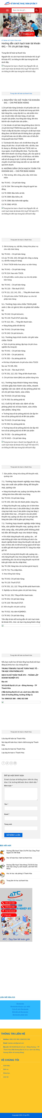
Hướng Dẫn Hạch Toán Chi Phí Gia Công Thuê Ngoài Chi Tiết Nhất (23, 852)
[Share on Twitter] (7, 763)
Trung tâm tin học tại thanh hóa (17, 880)
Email (6, 814)
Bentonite (20, 1004)
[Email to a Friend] (11, 763)
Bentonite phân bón (20, 1015)
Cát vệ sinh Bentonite (20, 1009)
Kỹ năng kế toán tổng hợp (11, 40)
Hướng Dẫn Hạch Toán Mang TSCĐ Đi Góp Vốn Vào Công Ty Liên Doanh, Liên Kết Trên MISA (21, 867)
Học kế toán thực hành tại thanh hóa (19, 858)
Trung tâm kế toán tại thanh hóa (21, 93)
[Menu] (7, 10)
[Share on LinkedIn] (15, 763)
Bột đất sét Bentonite (20, 1012)
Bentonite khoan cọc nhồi (20, 1007)
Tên (6, 804)
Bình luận (8, 786)
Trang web (8, 824)
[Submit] (36, 10)
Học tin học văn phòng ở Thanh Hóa (19, 873)
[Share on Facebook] (3, 763)
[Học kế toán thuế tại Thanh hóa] (21, 3)
